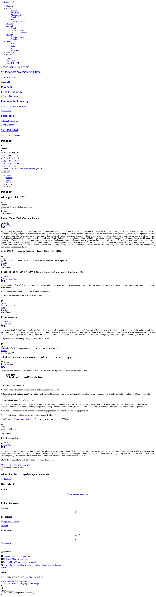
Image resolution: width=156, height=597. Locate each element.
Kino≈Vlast (10, 61)
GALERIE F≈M (12, 63)
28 (10, 166)
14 (10, 161)
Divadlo (4, 169)
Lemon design (33, 583)
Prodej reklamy (9, 562)
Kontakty (50, 565)
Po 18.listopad (21, 465)
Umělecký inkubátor (18, 556)
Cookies (57, 565)
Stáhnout (78, 498)
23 (15, 163)
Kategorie (5, 171)
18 (2, 163)
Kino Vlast (7, 225)
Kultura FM (8, 2)
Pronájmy (23, 559)
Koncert (10, 169)
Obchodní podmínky (17, 565)
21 (10, 163)
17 (18, 161)
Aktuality (15, 559)
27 (8, 166)
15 (13, 161)
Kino (15, 169)
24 (18, 163)
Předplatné (7, 559)
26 (5, 166)
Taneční (4, 351)
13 (8, 161)
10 (18, 158)
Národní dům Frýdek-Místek (18, 581)
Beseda (20, 169)
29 (13, 166)
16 (15, 161)
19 (5, 163)
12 (5, 161)
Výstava (26, 169)
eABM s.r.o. (14, 583)
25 (2, 166)
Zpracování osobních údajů (35, 565)
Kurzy (29, 556)
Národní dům (8, 364)
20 (8, 163)
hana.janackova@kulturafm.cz (27, 419)
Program (7, 556)
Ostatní (32, 169)
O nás (6, 565)
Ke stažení (32, 562)
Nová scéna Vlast (9, 279)
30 (15, 166)
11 (2, 161)
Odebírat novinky (8, 479)
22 (13, 163)
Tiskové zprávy (21, 562)
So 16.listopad (9, 465)
